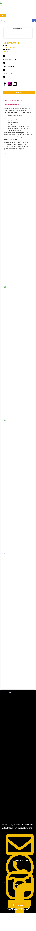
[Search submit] (34, 20)
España (5, 51)
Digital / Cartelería (9, 47)
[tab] (13, 100)
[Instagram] (10, 84)
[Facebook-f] (5, 84)
